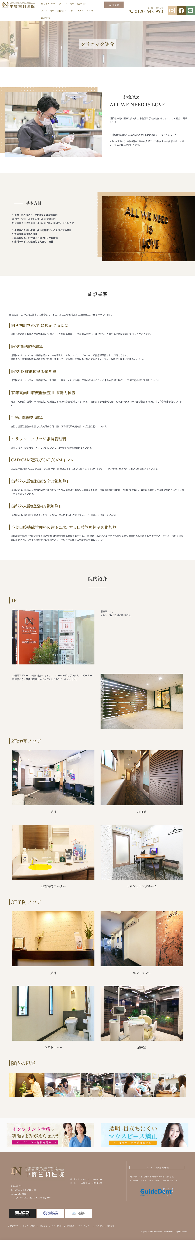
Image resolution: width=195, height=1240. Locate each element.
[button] (12, 1085)
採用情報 (45, 17)
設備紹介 (61, 10)
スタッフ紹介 (47, 10)
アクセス (91, 10)
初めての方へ (13, 1225)
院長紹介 (81, 3)
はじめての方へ (48, 3)
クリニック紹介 (66, 3)
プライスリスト (76, 10)
